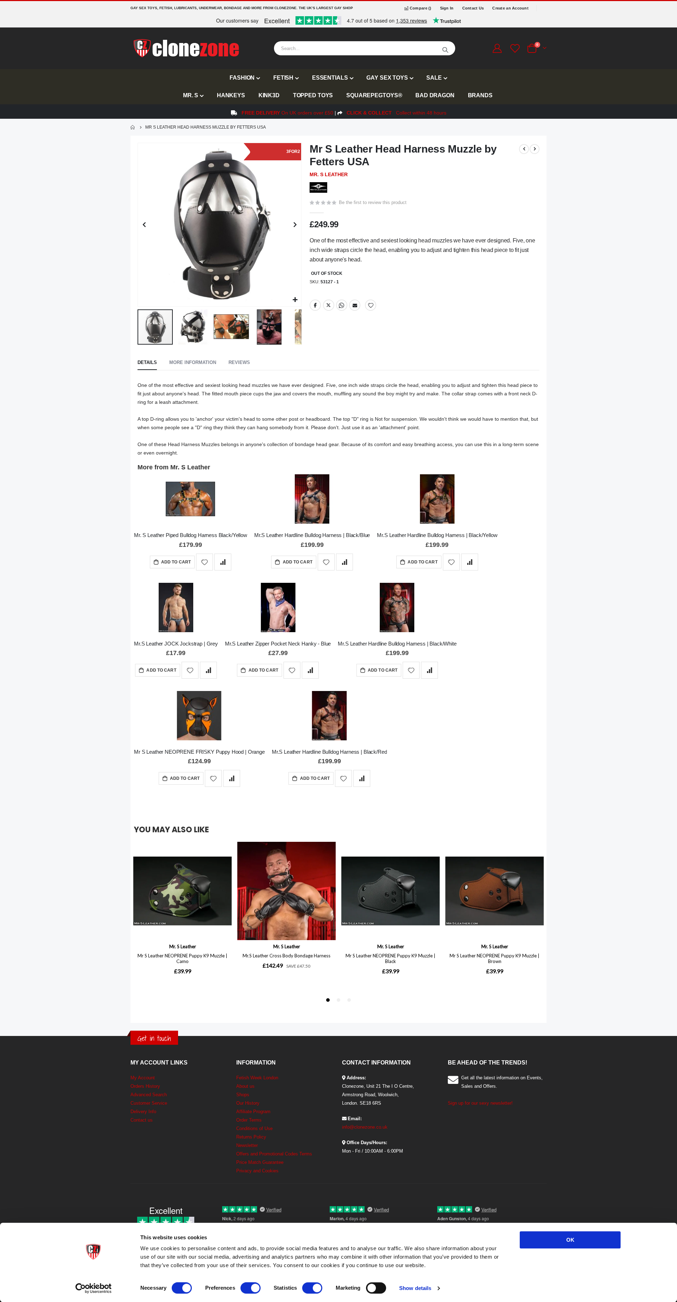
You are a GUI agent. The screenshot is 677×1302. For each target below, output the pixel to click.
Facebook (315, 305)
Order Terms (249, 1120)
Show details (415, 1288)
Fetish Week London (257, 1077)
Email (354, 305)
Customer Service (148, 1103)
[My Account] (497, 48)
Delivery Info (143, 1111)
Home (132, 127)
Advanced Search (148, 1094)
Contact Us (473, 8)
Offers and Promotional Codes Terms (274, 1153)
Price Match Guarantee (259, 1162)
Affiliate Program (253, 1111)
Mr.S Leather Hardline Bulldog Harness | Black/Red (329, 752)
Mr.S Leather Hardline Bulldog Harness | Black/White (397, 644)
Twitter (328, 305)
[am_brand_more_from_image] (190, 500)
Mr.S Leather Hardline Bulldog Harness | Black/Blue (312, 535)
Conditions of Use (254, 1128)
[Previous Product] (524, 149)
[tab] (147, 363)
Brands (480, 95)
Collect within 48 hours (396, 113)
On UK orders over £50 (287, 113)
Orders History (145, 1086)
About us (245, 1086)
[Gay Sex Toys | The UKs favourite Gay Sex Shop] (185, 48)
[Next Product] (534, 149)
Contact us (141, 1120)
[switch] (250, 1288)
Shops (242, 1094)
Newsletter (247, 1145)
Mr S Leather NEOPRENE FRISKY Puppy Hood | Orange (199, 752)
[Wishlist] (514, 48)
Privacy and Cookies (257, 1170)
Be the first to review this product (373, 202)
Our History (248, 1103)
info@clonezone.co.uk (365, 1127)
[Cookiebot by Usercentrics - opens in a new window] (93, 1288)
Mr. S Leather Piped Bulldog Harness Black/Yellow (190, 535)
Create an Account (510, 8)
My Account (142, 1077)
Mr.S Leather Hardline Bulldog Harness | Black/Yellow (437, 535)
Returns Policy (251, 1137)
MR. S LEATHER (329, 174)
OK (570, 1240)
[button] (295, 300)
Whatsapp (341, 305)
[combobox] (364, 48)
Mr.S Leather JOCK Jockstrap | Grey (176, 644)
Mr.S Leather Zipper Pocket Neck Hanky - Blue (278, 644)
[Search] (445, 48)
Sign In (447, 8)
